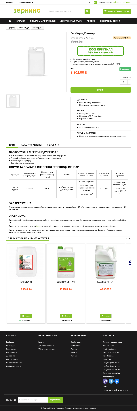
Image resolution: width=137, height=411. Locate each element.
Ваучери (74, 356)
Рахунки (74, 349)
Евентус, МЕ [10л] (66, 282)
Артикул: (117, 38)
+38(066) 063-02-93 (112, 363)
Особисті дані (76, 342)
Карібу (38, 226)
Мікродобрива (12, 359)
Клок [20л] (26, 282)
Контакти (108, 335)
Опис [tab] (12, 145)
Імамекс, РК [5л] (105, 282)
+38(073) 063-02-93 (111, 369)
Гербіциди (10, 342)
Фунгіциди (10, 345)
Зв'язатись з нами (110, 21)
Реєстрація (126, 2)
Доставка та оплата (71, 21)
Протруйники (11, 352)
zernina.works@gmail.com (115, 390)
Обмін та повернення (46, 349)
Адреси (74, 352)
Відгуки (53, 145)
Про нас (91, 21)
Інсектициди (11, 349)
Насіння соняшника (14, 363)
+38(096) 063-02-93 (112, 366)
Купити (100, 89)
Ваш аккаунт (78, 335)
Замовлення (75, 345)
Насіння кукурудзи (13, 366)
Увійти (115, 2)
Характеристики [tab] (31, 145)
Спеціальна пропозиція (43, 21)
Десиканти (10, 356)
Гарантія (41, 342)
